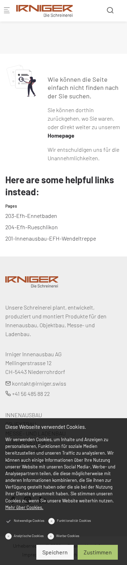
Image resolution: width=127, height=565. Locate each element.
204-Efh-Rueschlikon (31, 227)
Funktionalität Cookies (74, 520)
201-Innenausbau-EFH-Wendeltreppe (50, 238)
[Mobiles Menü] (7, 11)
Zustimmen (98, 552)
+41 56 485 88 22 (30, 393)
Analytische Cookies (29, 536)
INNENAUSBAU (23, 414)
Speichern (55, 552)
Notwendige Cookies (29, 520)
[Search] (110, 10)
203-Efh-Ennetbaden (31, 215)
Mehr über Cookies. (24, 507)
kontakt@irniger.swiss (38, 383)
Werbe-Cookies (67, 536)
